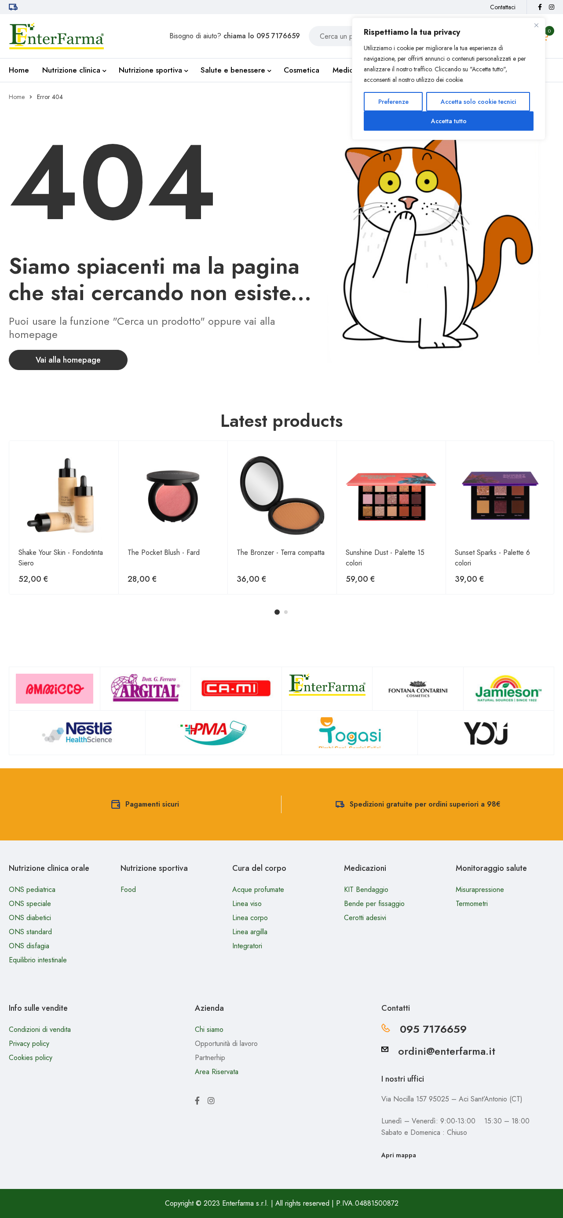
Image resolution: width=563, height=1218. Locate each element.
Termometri (472, 904)
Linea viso (247, 904)
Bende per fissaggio (374, 904)
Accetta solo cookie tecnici (478, 101)
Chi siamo (209, 1029)
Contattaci (502, 7)
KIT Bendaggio (366, 889)
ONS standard (30, 932)
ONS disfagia (29, 946)
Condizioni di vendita (40, 1029)
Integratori (247, 946)
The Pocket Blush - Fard (164, 552)
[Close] (536, 25)
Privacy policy (29, 1043)
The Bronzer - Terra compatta (281, 552)
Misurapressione (480, 889)
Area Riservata (216, 1072)
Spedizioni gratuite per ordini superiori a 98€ (425, 804)
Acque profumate (258, 889)
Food (128, 889)
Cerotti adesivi (365, 918)
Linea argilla (249, 932)
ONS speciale (30, 904)
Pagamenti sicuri (152, 804)
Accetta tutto (449, 121)
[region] (448, 79)
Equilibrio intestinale (38, 960)
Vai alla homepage (68, 360)
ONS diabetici (30, 918)
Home (17, 96)
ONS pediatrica (32, 889)
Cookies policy (30, 1058)
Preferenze (393, 101)
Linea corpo (250, 918)
